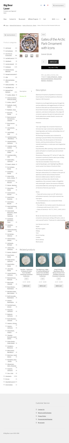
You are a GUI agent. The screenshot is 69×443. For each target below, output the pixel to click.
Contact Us (12, 19)
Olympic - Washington (10, 301)
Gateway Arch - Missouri (11, 181)
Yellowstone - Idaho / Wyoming (11, 365)
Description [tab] (23, 91)
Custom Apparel (9, 64)
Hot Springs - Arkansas (10, 234)
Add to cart (53, 62)
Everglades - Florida (10, 172)
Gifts (6, 77)
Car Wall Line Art (9, 58)
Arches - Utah (10, 102)
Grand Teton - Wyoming (11, 198)
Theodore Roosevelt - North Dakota (11, 336)
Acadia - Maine (11, 95)
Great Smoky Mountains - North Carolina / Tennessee (12, 213)
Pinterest (47, 5)
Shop (5, 19)
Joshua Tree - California (10, 248)
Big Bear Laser (8, 6)
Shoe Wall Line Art (10, 382)
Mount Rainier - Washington (11, 287)
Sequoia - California (10, 327)
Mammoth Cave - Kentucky (11, 278)
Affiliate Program (33, 19)
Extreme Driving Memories (9, 70)
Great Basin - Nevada (10, 202)
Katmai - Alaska (11, 252)
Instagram (41, 5)
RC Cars (7, 379)
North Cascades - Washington (11, 296)
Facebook (44, 5)
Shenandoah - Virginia (11, 331)
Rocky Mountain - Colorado (11, 319)
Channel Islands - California (11, 142)
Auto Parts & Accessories (8, 54)
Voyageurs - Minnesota (10, 346)
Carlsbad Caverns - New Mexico (11, 137)
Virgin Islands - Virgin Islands (11, 342)
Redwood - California (10, 315)
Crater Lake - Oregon (10, 151)
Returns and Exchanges (44, 413)
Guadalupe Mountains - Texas (10, 220)
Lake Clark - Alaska (10, 269)
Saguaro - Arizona (12, 323)
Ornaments (50, 80)
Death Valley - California (11, 160)
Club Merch (8, 61)
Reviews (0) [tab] (23, 96)
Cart (44, 19)
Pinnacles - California (10, 310)
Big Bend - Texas (11, 109)
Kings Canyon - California (11, 260)
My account (22, 19)
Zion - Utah (10, 373)
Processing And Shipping (45, 419)
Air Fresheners (9, 51)
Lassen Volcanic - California (11, 274)
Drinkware (8, 67)
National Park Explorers (15, 25)
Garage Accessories (10, 74)
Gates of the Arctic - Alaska (29, 25)
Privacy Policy (42, 416)
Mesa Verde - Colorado (10, 283)
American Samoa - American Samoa (12, 98)
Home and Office (9, 84)
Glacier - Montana (12, 185)
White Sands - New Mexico (11, 351)
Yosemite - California (10, 369)
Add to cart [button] (26, 286)
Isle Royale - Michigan (10, 244)
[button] (36, 35)
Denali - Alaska (11, 164)
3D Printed (8, 48)
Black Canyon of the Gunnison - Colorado (11, 118)
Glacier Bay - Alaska (10, 189)
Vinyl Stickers (9, 384)
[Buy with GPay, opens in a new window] (53, 67)
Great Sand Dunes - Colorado (12, 207)
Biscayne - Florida (10, 113)
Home (6, 25)
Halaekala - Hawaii (10, 225)
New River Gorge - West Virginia (11, 292)
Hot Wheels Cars (9, 87)
